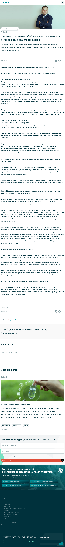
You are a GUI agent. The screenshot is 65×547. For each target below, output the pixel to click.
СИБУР (4, 329)
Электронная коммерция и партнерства (35, 329)
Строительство (7, 516)
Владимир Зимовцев (15, 329)
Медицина (6, 510)
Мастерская (4, 498)
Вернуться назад (12, 29)
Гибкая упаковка (8, 504)
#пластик (26, 425)
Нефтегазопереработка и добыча (12, 512)
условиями (61, 456)
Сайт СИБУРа (4, 531)
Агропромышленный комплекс (12, 502)
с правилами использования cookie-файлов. (39, 537)
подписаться (7, 460)
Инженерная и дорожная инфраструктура (14, 508)
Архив (2, 527)
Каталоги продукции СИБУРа (8, 522)
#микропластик (6, 425)
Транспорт (6, 518)
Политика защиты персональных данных (12, 524)
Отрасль (3, 500)
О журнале (4, 529)
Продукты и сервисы (6, 494)
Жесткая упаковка (8, 506)
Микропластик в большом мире (15, 404)
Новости (3, 492)
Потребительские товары (10, 514)
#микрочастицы (17, 425)
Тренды (4, 377)
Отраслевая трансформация (9, 333)
